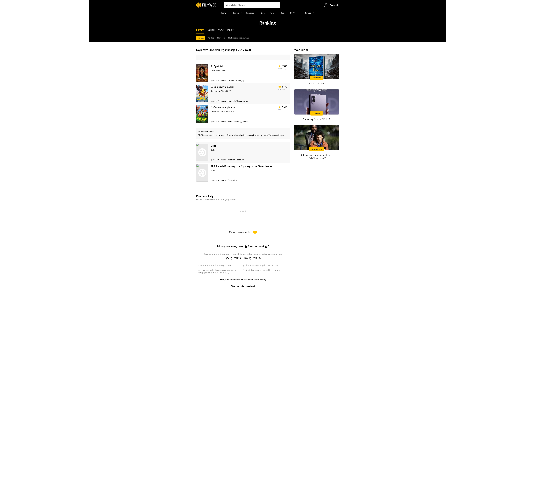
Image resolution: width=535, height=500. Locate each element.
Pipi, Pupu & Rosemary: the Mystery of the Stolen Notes (241, 166)
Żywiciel (218, 66)
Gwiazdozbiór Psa (316, 83)
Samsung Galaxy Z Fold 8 (316, 119)
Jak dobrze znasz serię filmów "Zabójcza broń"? (316, 156)
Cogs (213, 145)
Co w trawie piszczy (224, 107)
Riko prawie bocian (223, 86)
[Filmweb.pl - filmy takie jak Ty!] (206, 5)
